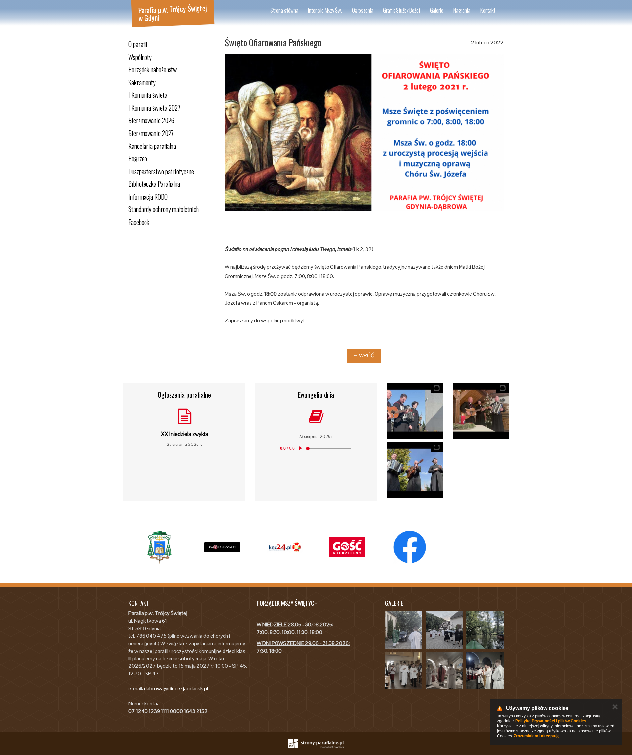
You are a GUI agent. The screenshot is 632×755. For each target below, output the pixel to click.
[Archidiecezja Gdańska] (160, 547)
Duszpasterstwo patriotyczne (161, 171)
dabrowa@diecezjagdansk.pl (176, 688)
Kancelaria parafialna (152, 146)
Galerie (436, 10)
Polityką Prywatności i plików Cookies (550, 721)
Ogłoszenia (362, 10)
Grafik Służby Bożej (401, 10)
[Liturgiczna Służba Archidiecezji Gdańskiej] (285, 547)
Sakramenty (142, 82)
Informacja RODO (148, 197)
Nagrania (461, 10)
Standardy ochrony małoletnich (163, 209)
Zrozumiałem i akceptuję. (537, 736)
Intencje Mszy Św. (325, 10)
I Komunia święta (147, 95)
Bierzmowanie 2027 (151, 133)
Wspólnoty (140, 57)
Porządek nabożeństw (152, 69)
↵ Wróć (364, 355)
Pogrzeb (137, 158)
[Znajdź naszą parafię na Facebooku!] (410, 547)
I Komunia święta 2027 (154, 108)
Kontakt (487, 10)
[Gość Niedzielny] (347, 547)
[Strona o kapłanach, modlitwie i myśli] (222, 547)
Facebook (138, 222)
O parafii (137, 44)
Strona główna (284, 10)
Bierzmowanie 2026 (151, 120)
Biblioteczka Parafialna (154, 184)
